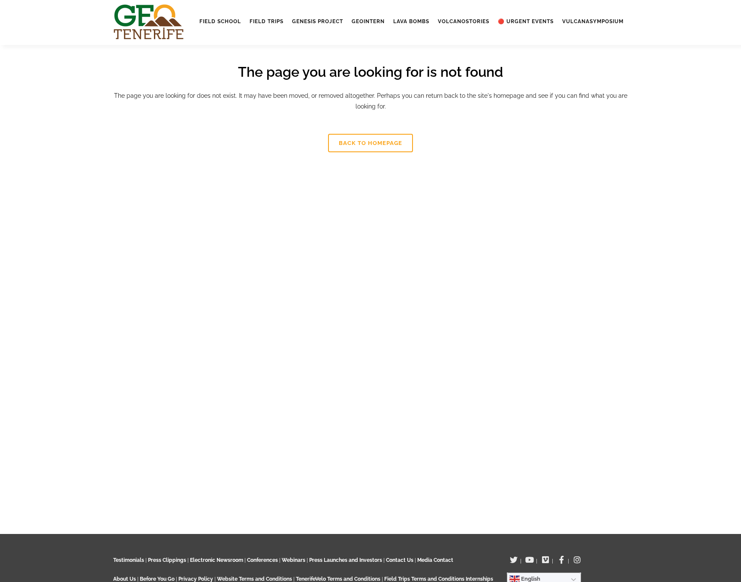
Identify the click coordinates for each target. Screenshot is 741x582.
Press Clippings (167, 560)
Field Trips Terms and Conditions (425, 579)
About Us (124, 579)
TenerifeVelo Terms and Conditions (339, 579)
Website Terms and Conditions (255, 579)
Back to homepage (370, 143)
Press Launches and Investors (345, 560)
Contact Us (399, 560)
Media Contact (435, 560)
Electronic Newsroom (216, 560)
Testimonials (128, 560)
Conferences (262, 560)
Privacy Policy (195, 579)
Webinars (293, 560)
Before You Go (157, 579)
